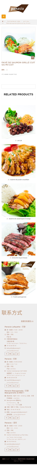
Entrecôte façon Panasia (18, 258)
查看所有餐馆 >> (27, 321)
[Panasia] (18, 8)
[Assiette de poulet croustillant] (18, 161)
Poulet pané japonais (18, 297)
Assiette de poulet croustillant (18, 179)
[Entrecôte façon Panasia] (18, 239)
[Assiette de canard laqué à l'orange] (18, 200)
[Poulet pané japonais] (18, 278)
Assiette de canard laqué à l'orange (19, 219)
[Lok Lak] (18, 122)
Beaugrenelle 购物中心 (14, 400)
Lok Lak (18, 140)
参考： (4, 70)
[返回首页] (2, 21)
